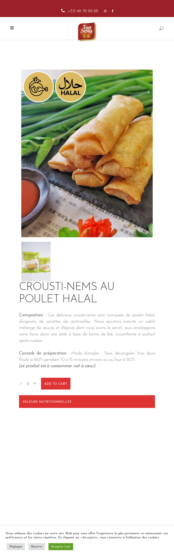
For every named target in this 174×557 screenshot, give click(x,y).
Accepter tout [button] (60, 546)
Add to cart (55, 383)
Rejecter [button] (36, 546)
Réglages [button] (16, 546)
